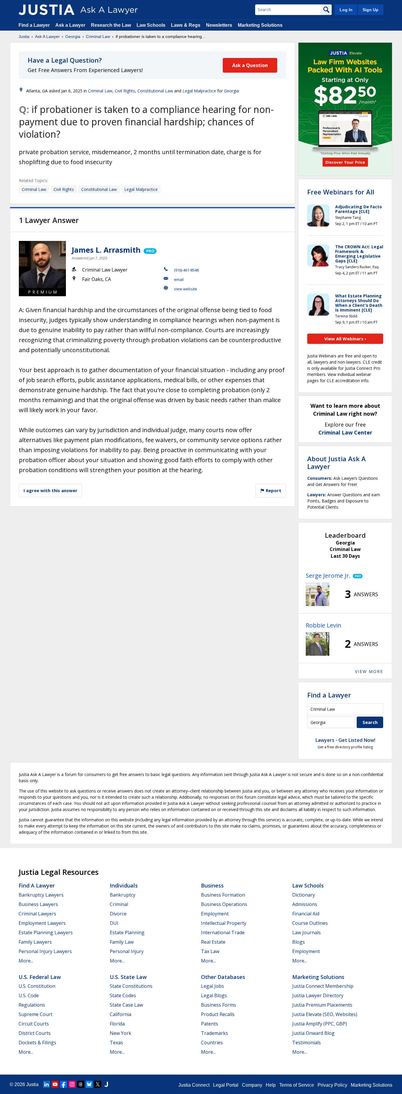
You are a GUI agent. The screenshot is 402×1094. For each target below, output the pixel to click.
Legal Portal (225, 1085)
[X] (97, 1084)
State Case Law (126, 1005)
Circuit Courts (34, 1023)
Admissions (304, 904)
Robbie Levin (323, 625)
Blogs (298, 942)
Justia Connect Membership (322, 986)
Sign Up (370, 9)
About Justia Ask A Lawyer (336, 462)
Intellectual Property (223, 923)
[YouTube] (55, 1084)
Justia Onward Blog (313, 1033)
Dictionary (303, 895)
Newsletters (219, 25)
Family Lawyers (35, 942)
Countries (212, 1042)
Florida (117, 1023)
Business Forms (218, 1005)
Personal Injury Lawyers (45, 951)
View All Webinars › (345, 339)
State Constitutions (131, 986)
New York (120, 1033)
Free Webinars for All (340, 192)
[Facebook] (63, 1084)
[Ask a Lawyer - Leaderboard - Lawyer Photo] (317, 594)
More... (26, 961)
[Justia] (46, 9)
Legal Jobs (212, 986)
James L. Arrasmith (106, 250)
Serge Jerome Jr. (328, 576)
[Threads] (80, 1084)
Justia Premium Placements (322, 1005)
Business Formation (223, 895)
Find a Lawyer (34, 25)
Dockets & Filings (37, 1042)
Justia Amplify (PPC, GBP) (319, 1023)
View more (369, 671)
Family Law (122, 942)
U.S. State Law (128, 976)
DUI (114, 923)
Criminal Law (98, 36)
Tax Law (210, 951)
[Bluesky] (89, 1084)
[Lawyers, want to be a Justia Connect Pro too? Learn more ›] (150, 249)
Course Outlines (310, 923)
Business (212, 885)
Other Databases (223, 976)
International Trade (223, 932)
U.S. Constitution (37, 986)
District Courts (35, 1033)
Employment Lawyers (42, 923)
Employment (215, 913)
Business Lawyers (38, 904)
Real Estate (213, 942)
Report (273, 490)
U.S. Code (29, 995)
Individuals (124, 885)
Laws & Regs (185, 25)
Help (271, 1085)
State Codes (123, 995)
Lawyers (316, 494)
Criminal (119, 904)
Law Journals (306, 932)
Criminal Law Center (345, 432)
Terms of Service (296, 1085)
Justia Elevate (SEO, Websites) (324, 1014)
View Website (185, 289)
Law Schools (151, 25)
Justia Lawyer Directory (317, 995)
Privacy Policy (332, 1085)
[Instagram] (72, 1084)
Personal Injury (127, 951)
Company (252, 1085)
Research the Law (111, 25)
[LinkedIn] (46, 1084)
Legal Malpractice (199, 91)
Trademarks (214, 1033)
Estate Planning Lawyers (46, 932)
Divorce (118, 913)
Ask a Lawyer (71, 25)
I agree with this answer (50, 490)
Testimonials (306, 1042)
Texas (116, 1042)
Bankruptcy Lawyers (41, 895)
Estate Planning (127, 932)
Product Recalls (218, 1014)
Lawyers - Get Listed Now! (345, 740)
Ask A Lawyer (47, 36)
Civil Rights (125, 91)
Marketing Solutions (260, 25)
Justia (24, 36)
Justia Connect (194, 1085)
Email (179, 279)
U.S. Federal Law (40, 976)
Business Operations (224, 904)
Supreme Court (35, 1014)
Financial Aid (305, 913)
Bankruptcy (122, 895)
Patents (209, 1023)
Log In (346, 9)
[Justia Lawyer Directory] (106, 1084)
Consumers (319, 478)
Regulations (32, 1005)
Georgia (72, 36)
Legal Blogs (214, 995)
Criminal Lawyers (37, 913)
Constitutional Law (155, 91)
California (120, 1014)
